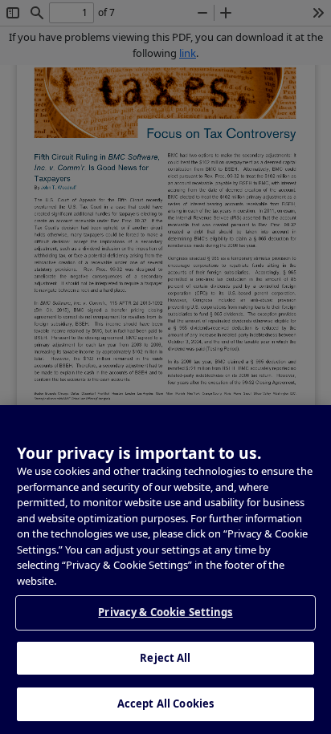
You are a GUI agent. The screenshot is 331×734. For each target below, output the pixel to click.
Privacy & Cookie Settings (165, 612)
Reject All (165, 658)
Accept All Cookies (165, 703)
